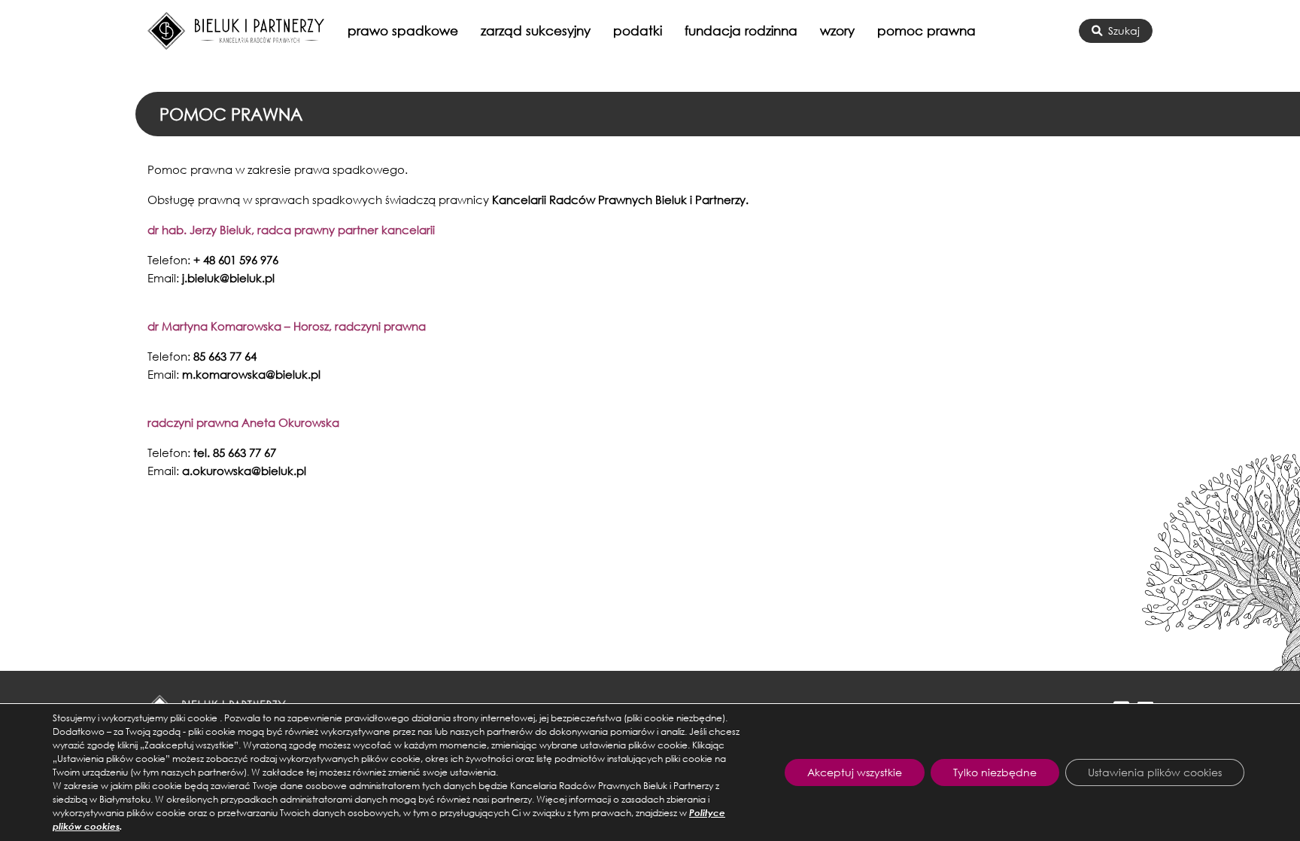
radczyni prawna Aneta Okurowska (243, 422)
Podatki (637, 30)
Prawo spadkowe (403, 30)
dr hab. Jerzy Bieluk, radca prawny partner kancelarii (291, 229)
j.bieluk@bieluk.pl (228, 278)
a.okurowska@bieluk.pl (244, 470)
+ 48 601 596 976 (235, 260)
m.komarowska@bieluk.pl (251, 374)
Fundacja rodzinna (741, 30)
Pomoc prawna (926, 30)
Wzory (837, 30)
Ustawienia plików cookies (1155, 772)
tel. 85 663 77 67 (234, 452)
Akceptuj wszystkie (854, 772)
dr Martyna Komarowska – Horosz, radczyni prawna (286, 326)
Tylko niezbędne (995, 772)
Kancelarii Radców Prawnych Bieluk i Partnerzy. (620, 199)
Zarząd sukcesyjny (536, 30)
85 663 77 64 (225, 356)
